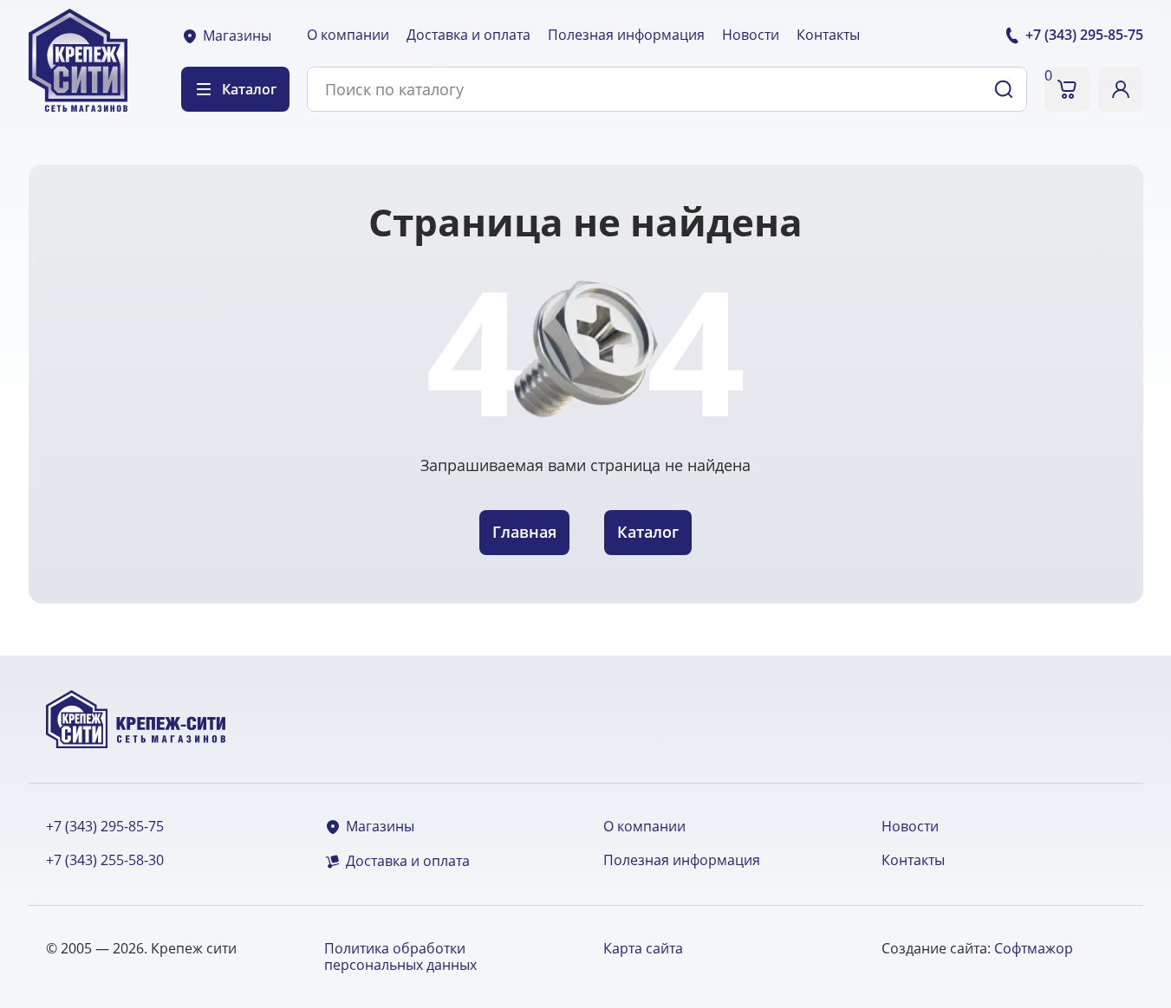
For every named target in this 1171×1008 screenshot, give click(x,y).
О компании (348, 34)
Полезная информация (626, 34)
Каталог (648, 531)
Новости (750, 34)
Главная (524, 531)
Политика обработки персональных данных (400, 956)
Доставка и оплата (468, 34)
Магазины (237, 36)
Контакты (828, 34)
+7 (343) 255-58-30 (105, 860)
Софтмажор (1033, 948)
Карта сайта (643, 948)
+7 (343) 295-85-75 (105, 826)
